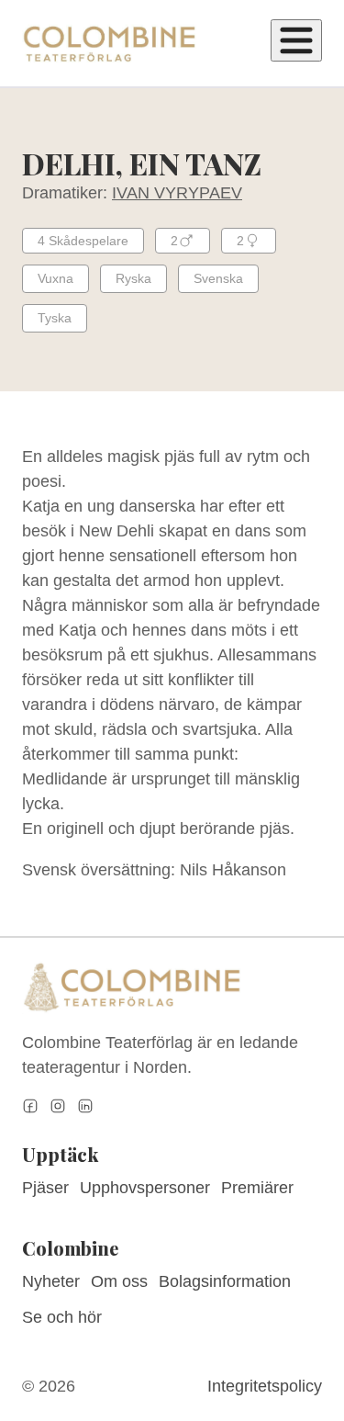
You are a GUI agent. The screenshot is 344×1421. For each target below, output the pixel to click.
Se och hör (62, 1317)
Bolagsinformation (225, 1281)
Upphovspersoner (145, 1188)
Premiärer (257, 1188)
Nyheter (51, 1281)
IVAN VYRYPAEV (177, 193)
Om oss (119, 1281)
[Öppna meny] (296, 40)
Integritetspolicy (264, 1386)
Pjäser (45, 1188)
